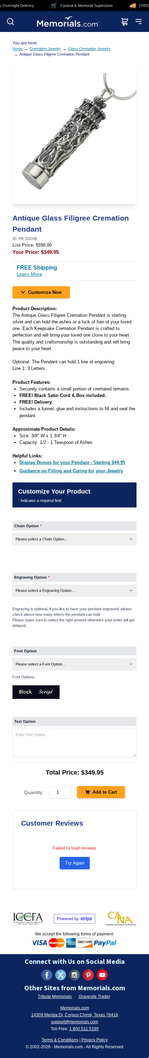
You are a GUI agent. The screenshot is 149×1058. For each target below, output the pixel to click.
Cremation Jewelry (45, 49)
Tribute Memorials (55, 996)
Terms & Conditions (60, 1040)
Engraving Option (32, 577)
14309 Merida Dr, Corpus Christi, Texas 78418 (74, 1014)
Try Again (74, 863)
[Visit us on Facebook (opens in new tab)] (46, 975)
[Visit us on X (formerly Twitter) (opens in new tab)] (60, 975)
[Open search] (10, 21)
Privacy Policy (94, 1040)
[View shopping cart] (125, 21)
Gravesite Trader (94, 996)
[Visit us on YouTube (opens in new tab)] (102, 975)
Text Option (25, 721)
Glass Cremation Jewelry (89, 49)
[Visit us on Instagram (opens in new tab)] (74, 975)
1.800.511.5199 (84, 1028)
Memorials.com (74, 1008)
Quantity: (34, 792)
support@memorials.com (74, 1021)
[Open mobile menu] (139, 21)
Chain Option (28, 526)
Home (17, 49)
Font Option (25, 651)
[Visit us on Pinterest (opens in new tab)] (88, 975)
